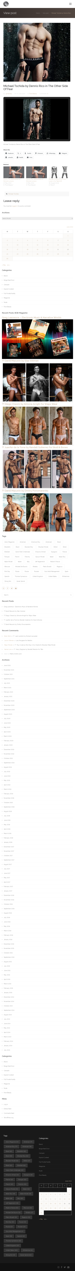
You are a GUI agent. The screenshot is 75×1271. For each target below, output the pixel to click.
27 (48, 254)
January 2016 (8, 939)
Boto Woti (7, 636)
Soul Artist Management (51, 571)
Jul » (8, 265)
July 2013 (7, 1050)
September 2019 (9, 762)
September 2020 (9, 709)
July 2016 (7, 917)
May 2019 (7, 780)
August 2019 (8, 767)
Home (38, 13)
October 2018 (8, 802)
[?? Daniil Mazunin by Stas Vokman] (37, 382)
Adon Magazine (9, 542)
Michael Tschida (13, 194)
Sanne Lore (7, 649)
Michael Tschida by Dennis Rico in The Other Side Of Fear (35, 87)
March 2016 (7, 930)
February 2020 (8, 740)
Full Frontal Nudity (9, 293)
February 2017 (8, 886)
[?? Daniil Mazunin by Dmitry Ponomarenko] (37, 512)
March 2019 (7, 789)
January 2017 (8, 891)
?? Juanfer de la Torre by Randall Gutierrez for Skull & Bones (35, 447)
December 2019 (9, 749)
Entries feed (7, 1109)
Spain (66, 571)
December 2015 (9, 944)
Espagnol (54, 552)
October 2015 (8, 953)
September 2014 (9, 1010)
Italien (20, 561)
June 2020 (7, 723)
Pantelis (35, 566)
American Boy (35, 542)
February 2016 (8, 935)
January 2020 (8, 745)
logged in (15, 206)
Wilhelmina (65, 576)
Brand (6, 276)
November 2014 (9, 1001)
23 (7, 254)
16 (7, 249)
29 (68, 254)
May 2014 (7, 1028)
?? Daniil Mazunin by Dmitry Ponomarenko (25, 490)
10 (17, 245)
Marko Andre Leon (16, 654)
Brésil (65, 547)
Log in (6, 1104)
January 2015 (8, 992)
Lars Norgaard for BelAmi (24, 640)
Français (7, 557)
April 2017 (7, 882)
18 (27, 249)
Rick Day (7, 571)
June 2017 (7, 873)
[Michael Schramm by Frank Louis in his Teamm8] (59, 172)
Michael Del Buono (21, 566)
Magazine (7, 298)
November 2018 (9, 798)
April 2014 (7, 1032)
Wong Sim (7, 581)
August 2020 (8, 714)
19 (37, 249)
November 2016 (9, 900)
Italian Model (8, 561)
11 (27, 245)
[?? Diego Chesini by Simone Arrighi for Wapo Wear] (37, 425)
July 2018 (7, 816)
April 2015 (7, 979)
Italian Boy (62, 557)
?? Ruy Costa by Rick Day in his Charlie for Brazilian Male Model (35, 645)
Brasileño (7, 547)
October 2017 (8, 855)
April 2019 (7, 785)
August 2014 (8, 1014)
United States (52, 576)
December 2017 (9, 847)
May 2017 (7, 877)
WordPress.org (8, 1117)
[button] (32, 134)
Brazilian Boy (29, 547)
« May (4, 265)
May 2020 (7, 727)
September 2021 (9, 679)
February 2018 (8, 838)
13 (47, 245)
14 (58, 245)
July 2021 (7, 683)
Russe (17, 571)
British (56, 547)
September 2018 (9, 807)
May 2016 (7, 926)
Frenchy (27, 557)
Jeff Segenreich (40, 561)
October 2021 (8, 674)
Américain (49, 542)
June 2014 (7, 1023)
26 (37, 254)
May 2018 (7, 824)
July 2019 (7, 771)
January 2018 (8, 842)
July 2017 (7, 869)
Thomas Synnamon (21, 576)
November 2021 (9, 670)
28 (58, 254)
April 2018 (7, 829)
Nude (5, 302)
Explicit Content (9, 289)
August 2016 (8, 913)
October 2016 (8, 904)
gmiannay (9, 93)
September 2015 (9, 957)
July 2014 (7, 1019)
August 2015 (8, 961)
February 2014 (8, 1041)
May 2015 (7, 975)
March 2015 (7, 984)
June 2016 (7, 922)
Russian (36, 571)
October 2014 (8, 1006)
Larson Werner (9, 640)
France (65, 552)
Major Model (8, 645)
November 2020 (9, 705)
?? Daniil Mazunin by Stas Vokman (20, 360)
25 (27, 254)
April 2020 (7, 732)
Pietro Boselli (47, 566)
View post (46, 13)
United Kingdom (38, 576)
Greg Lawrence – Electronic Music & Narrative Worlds (31, 317)
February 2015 (8, 988)
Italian (52, 557)
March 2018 (7, 833)
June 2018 (7, 820)
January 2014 (8, 1045)
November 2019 (9, 754)
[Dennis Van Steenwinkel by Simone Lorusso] (13, 172)
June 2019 (7, 776)
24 (17, 254)
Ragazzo (59, 566)
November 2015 (9, 948)
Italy (28, 561)
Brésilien (7, 552)
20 (48, 249)
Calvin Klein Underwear (22, 552)
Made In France (55, 561)
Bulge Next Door (9, 280)
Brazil (17, 547)
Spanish (6, 576)
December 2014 (9, 997)
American (23, 542)
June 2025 (7, 665)
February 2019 (8, 793)
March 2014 (7, 1037)
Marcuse (7, 566)
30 (7, 258)
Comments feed (9, 1113)
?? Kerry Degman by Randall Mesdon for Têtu (28, 649)
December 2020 (9, 701)
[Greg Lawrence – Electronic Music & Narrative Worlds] (37, 339)
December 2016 (9, 895)
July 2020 (7, 718)
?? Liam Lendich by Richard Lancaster (25, 636)
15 (68, 245)
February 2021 (8, 692)
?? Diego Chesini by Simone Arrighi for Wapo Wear (29, 404)
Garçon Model (40, 557)
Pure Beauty (33, 93)
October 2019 (8, 758)
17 (17, 249)
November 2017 (9, 851)
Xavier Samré (21, 581)
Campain (6, 284)
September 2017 (9, 860)
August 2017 (8, 864)
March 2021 (7, 687)
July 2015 (7, 966)
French (17, 557)
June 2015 (7, 970)
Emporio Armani (40, 552)
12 (37, 245)
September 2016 (9, 908)
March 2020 (8, 736)
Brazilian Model (43, 547)
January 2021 (8, 696)
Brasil (59, 542)
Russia (27, 571)
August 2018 (8, 811)
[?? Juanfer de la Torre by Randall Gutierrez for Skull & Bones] (37, 469)
